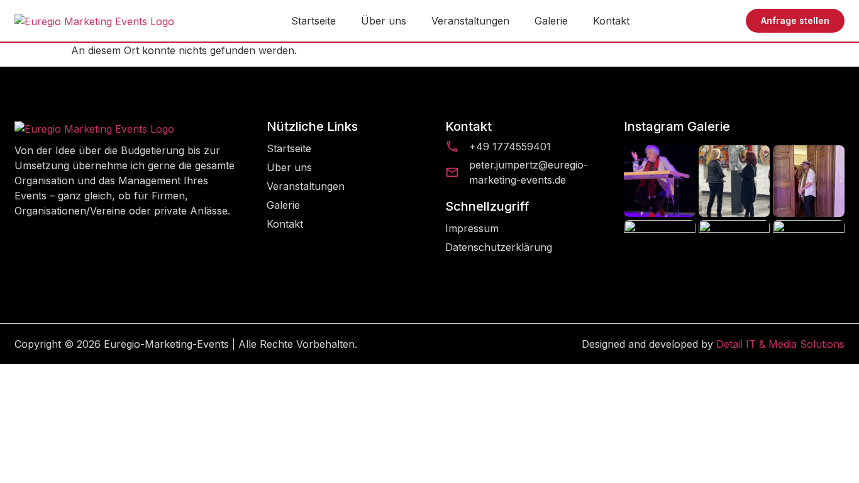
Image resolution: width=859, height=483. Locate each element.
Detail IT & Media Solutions (780, 344)
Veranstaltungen (470, 20)
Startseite (313, 20)
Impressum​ (472, 228)
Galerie (551, 20)
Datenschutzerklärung (498, 247)
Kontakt (611, 20)
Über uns (383, 20)
